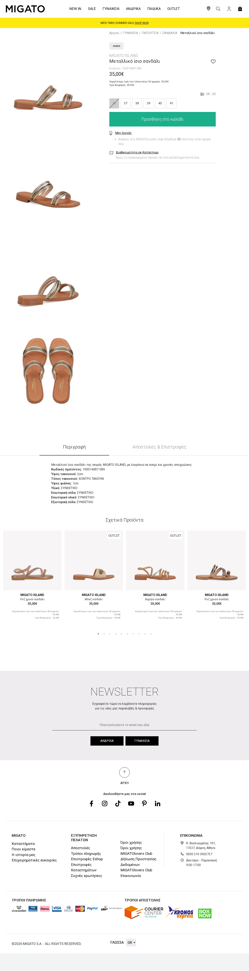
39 (148, 103)
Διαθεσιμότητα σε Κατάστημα (137, 152)
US (214, 94)
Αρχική (114, 33)
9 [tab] (145, 634)
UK (208, 94)
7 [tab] (133, 634)
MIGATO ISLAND (32, 595)
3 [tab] (110, 634)
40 (160, 103)
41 (171, 103)
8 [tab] (139, 634)
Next (54, 559)
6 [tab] (127, 634)
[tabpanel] (32, 578)
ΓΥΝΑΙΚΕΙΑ (130, 33)
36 (114, 103)
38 (137, 103)
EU (202, 94)
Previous (10, 559)
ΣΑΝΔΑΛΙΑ (169, 33)
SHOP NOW (142, 22)
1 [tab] (98, 634)
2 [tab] (104, 634)
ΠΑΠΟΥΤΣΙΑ (150, 33)
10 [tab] (151, 634)
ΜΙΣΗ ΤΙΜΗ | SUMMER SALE (125, 22)
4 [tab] (116, 634)
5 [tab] (122, 634)
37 (125, 103)
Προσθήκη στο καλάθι (162, 119)
